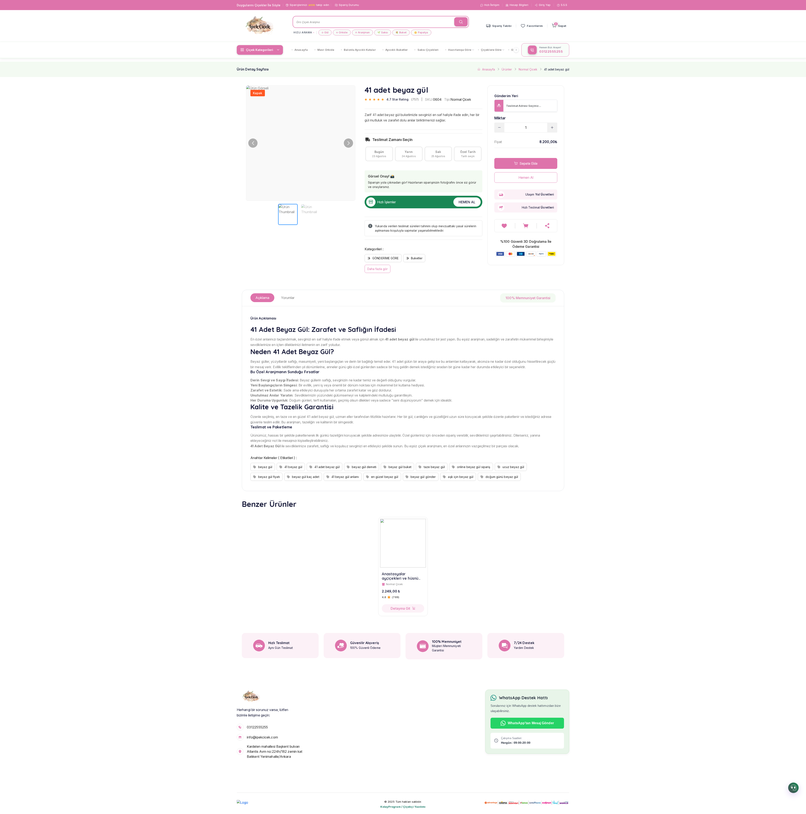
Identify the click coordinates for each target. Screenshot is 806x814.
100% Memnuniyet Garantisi (528, 298)
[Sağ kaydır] (516, 50)
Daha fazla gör (377, 269)
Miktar (500, 118)
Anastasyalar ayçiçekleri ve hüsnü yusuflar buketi (400, 576)
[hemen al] (547, 226)
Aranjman (362, 32)
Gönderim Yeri (506, 96)
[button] (348, 143)
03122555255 (257, 727)
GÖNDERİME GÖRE (385, 258)
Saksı (382, 32)
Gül (325, 32)
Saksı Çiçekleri (428, 49)
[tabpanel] (403, 398)
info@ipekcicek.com (262, 737)
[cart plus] (552, 128)
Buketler (417, 258)
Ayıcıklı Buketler (396, 49)
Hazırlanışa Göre (459, 49)
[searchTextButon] (461, 21)
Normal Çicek (528, 69)
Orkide (342, 32)
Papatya (421, 32)
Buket (401, 32)
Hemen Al (467, 202)
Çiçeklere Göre (491, 49)
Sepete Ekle (528, 163)
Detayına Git (400, 608)
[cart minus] (499, 128)
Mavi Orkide (325, 49)
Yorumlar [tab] (287, 298)
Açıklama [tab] (262, 298)
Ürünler (507, 69)
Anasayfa (301, 49)
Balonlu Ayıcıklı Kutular (360, 49)
